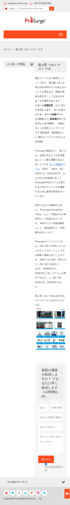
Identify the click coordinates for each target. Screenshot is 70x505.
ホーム (7, 49)
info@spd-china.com (17, 3)
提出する (46, 459)
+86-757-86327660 (42, 3)
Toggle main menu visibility (61, 34)
